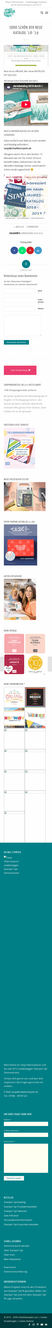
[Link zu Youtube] (42, 1325)
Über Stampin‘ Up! (13, 1250)
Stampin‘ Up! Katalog (15, 1202)
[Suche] (40, 12)
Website (41, 308)
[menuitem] (40, 12)
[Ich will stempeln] (21, 12)
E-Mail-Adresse (41, 302)
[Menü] (46, 12)
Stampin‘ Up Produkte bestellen (20, 1207)
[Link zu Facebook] (29, 1325)
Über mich (9, 1255)
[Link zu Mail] (46, 1325)
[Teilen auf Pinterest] (30, 250)
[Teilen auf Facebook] (14, 250)
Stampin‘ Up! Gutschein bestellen (21, 1225)
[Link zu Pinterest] (38, 1325)
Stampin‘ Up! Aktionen (15, 1211)
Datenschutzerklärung (15, 1272)
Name (40, 292)
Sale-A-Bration (11, 1216)
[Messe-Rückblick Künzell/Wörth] (50, 664)
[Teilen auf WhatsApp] (22, 250)
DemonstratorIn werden (16, 1246)
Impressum (10, 1267)
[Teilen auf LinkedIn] (38, 250)
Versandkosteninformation (18, 1220)
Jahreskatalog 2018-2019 (32, 233)
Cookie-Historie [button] (26, 1321)
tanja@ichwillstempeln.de (24, 1092)
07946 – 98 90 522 (18, 1096)
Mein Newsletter (12, 1259)
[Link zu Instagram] (33, 1325)
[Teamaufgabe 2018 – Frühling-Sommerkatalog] (2, 664)
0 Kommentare (32, 227)
